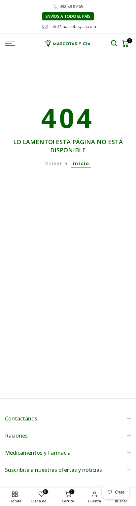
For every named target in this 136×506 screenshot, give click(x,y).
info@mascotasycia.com (73, 26)
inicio (81, 163)
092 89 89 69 (71, 6)
